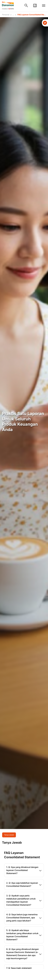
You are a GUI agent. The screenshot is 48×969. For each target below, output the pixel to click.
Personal (5, 14)
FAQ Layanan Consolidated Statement (31, 14)
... (13, 14)
